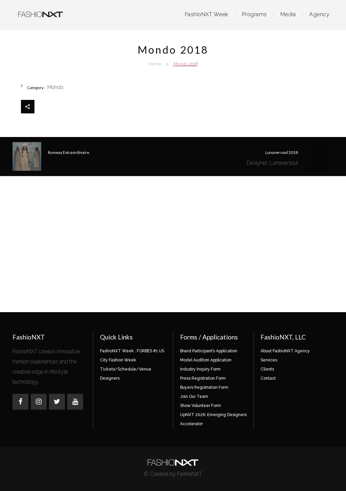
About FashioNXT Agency (285, 351)
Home (155, 63)
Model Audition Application (205, 360)
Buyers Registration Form (204, 387)
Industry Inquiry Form (200, 369)
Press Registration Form (203, 378)
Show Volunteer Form (200, 405)
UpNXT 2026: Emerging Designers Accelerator (213, 419)
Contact (268, 378)
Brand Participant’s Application (208, 351)
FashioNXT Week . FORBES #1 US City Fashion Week (132, 355)
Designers (110, 378)
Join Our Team (194, 396)
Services (269, 360)
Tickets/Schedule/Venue (125, 369)
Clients (267, 369)
